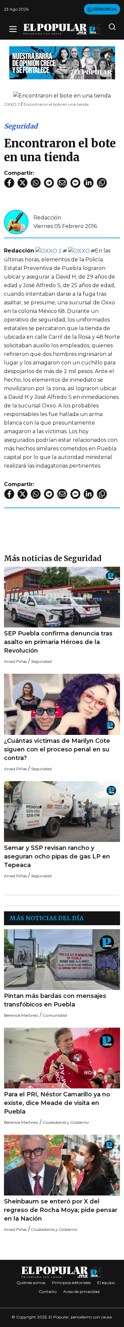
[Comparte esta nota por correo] (62, 182)
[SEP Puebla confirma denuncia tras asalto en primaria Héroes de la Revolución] (62, 597)
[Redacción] (16, 221)
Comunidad (55, 1015)
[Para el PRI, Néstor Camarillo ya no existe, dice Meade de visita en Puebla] (62, 1058)
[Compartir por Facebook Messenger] (75, 182)
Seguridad (21, 126)
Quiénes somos (31, 1282)
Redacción (47, 217)
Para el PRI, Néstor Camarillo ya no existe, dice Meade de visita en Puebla (57, 1103)
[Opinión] (62, 62)
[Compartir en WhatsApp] (35, 182)
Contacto (48, 1291)
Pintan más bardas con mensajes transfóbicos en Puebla (55, 1000)
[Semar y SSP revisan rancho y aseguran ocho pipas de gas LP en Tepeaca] (62, 811)
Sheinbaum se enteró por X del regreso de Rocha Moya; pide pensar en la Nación (60, 1210)
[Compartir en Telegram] (49, 182)
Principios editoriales (71, 1282)
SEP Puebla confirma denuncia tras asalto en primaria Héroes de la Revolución (58, 642)
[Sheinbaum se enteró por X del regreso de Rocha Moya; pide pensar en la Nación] (62, 1165)
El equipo (106, 1282)
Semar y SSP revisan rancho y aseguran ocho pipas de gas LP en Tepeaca (57, 856)
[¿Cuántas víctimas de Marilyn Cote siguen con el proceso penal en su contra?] (62, 704)
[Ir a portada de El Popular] (62, 29)
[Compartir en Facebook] (9, 182)
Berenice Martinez (21, 1015)
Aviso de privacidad (81, 1291)
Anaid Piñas (15, 661)
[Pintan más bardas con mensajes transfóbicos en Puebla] (62, 959)
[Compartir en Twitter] (22, 182)
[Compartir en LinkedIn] (88, 182)
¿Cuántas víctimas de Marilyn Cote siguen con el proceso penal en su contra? (57, 749)
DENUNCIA (104, 9)
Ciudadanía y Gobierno (66, 1122)
